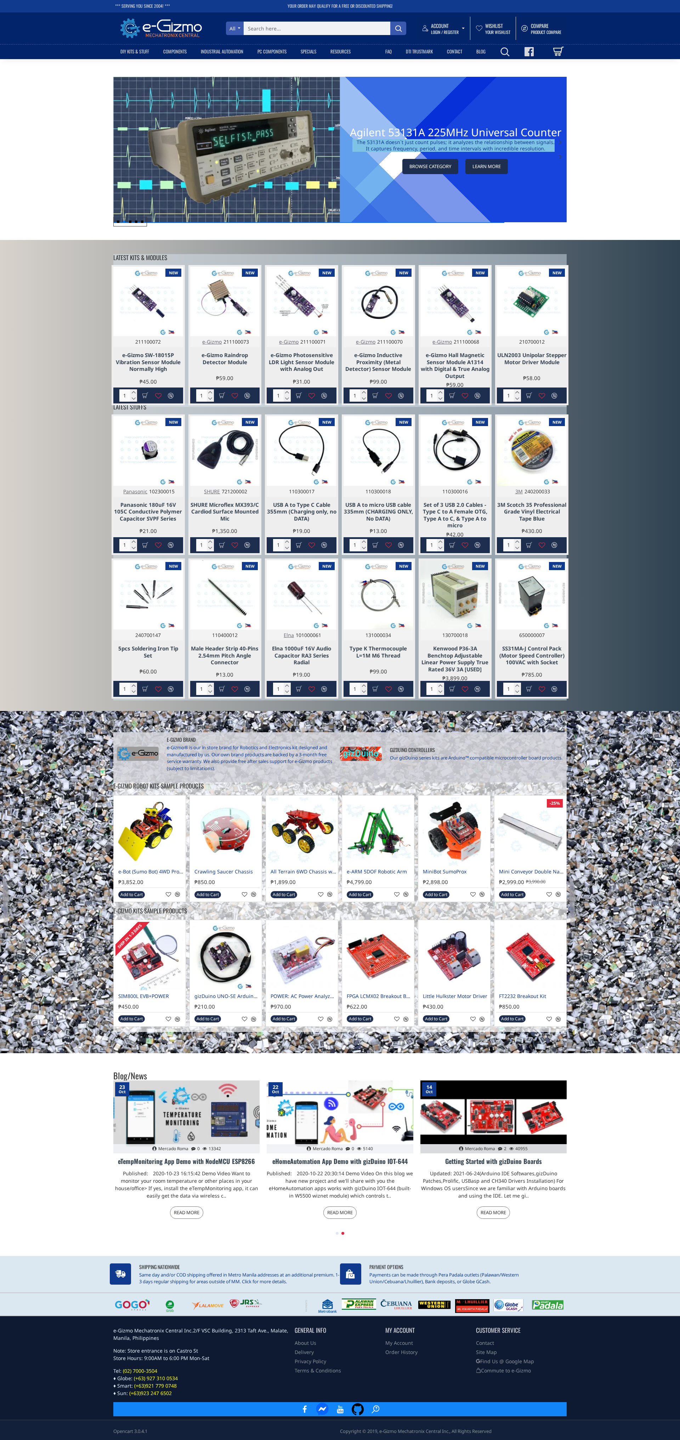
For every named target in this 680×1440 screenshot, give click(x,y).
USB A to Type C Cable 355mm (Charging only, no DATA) (301, 511)
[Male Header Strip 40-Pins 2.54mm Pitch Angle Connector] (225, 595)
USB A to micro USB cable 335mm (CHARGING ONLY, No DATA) (378, 511)
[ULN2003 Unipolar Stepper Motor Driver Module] (532, 302)
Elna (289, 635)
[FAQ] (375, 1409)
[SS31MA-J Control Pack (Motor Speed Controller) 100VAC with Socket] (532, 595)
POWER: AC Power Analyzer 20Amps (303, 996)
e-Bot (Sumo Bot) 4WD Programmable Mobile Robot (151, 871)
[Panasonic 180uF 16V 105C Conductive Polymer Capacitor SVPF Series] (148, 451)
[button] (560, 156)
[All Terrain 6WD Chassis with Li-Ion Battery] (302, 831)
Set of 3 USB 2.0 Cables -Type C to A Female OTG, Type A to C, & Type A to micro (455, 515)
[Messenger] (322, 1409)
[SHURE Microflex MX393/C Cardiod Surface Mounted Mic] (225, 451)
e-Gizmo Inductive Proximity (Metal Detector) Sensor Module (378, 362)
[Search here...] (398, 28)
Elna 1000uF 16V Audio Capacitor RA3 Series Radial (301, 655)
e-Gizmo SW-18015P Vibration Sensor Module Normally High (148, 362)
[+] (133, 392)
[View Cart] (558, 51)
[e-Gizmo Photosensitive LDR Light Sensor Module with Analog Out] (301, 302)
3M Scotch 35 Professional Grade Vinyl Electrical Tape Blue (531, 511)
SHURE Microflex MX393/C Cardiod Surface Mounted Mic (225, 511)
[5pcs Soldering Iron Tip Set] (148, 595)
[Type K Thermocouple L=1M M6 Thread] (378, 595)
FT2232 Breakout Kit (522, 996)
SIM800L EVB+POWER (143, 996)
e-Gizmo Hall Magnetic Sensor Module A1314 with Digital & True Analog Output (455, 365)
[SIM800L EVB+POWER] (149, 956)
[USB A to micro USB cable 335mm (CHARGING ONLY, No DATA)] (378, 451)
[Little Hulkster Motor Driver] (454, 956)
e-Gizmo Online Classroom (186, 1161)
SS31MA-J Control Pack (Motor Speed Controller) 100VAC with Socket (532, 655)
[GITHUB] (358, 1409)
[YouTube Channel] (340, 1409)
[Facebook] (305, 1409)
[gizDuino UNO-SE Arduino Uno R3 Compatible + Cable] (226, 956)
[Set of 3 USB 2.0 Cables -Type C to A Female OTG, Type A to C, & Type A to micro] (455, 451)
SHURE (212, 491)
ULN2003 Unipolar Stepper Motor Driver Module (532, 359)
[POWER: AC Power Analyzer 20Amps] (302, 956)
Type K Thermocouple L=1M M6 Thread (378, 652)
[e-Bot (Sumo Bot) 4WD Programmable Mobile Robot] (149, 831)
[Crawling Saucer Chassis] (226, 831)
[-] (133, 399)
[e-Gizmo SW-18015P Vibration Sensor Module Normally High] (148, 302)
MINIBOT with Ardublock (340, 1161)
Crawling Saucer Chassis (223, 871)
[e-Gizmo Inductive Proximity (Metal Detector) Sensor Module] (378, 302)
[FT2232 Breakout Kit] (530, 956)
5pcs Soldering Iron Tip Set (148, 652)
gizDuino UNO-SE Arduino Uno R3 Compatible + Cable (227, 996)
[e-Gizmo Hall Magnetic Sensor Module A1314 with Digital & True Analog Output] (455, 302)
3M (519, 491)
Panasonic (135, 491)
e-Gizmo (212, 341)
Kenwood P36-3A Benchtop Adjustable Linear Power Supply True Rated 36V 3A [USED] (454, 659)
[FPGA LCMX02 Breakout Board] (378, 956)
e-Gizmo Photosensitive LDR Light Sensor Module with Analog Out (301, 362)
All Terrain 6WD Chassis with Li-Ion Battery (303, 871)
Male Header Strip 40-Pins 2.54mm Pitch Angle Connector (225, 655)
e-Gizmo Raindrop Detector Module (225, 359)
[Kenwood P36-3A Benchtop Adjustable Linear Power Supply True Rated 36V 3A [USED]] (455, 595)
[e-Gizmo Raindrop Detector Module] (225, 302)
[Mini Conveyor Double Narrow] (530, 831)
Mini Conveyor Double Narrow (532, 871)
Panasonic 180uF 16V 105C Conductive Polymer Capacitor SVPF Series (148, 511)
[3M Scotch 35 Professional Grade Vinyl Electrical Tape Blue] (532, 451)
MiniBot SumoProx (444, 871)
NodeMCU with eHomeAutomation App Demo (493, 1161)
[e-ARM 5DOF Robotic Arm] (378, 831)
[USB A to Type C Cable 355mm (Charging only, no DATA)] (301, 451)
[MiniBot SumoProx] (454, 831)
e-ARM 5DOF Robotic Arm (377, 871)
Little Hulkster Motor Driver (455, 996)
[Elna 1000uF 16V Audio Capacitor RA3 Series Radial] (301, 595)
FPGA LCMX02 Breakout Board (379, 996)
